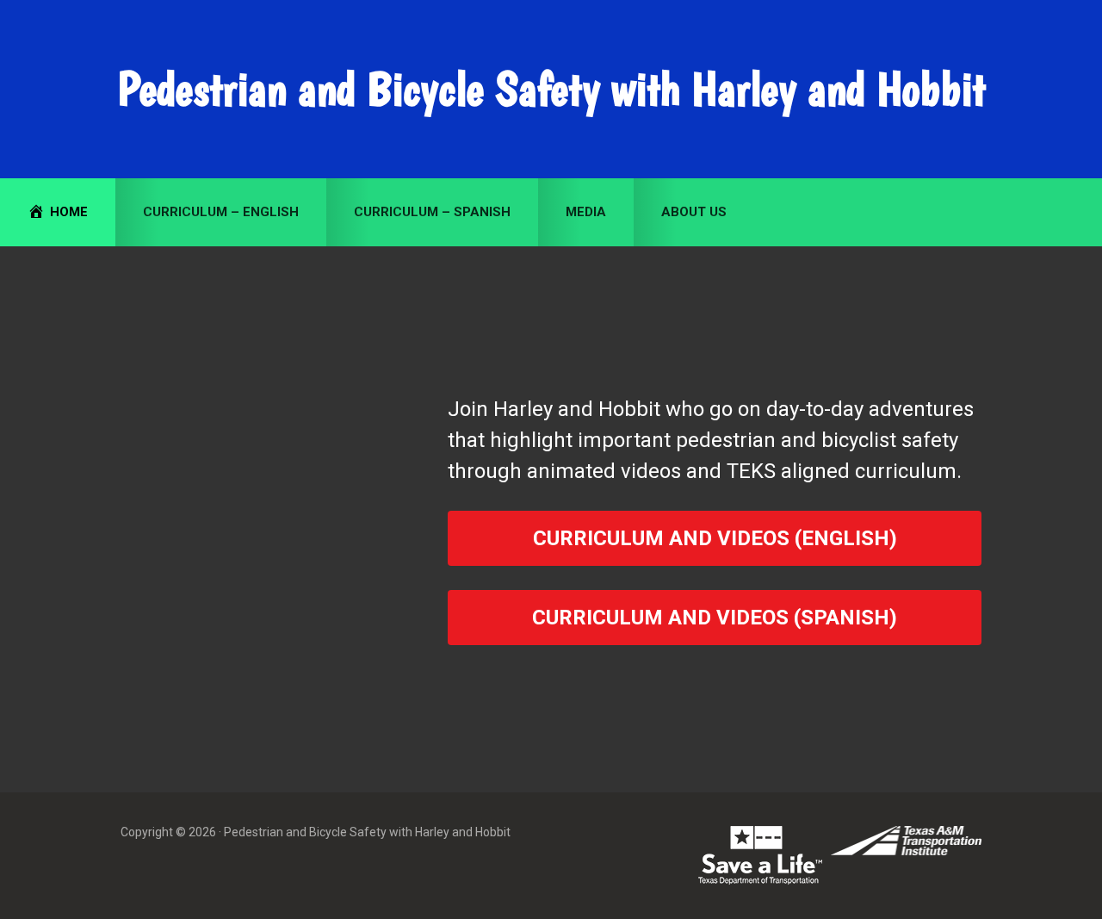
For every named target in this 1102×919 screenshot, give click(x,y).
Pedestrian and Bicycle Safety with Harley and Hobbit (551, 88)
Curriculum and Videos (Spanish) (714, 617)
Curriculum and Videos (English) (715, 538)
